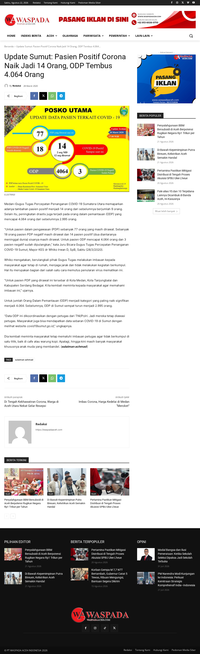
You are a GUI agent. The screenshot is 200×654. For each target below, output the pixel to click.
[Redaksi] (6, 86)
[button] (191, 35)
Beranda (9, 46)
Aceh (7, 493)
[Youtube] (193, 3)
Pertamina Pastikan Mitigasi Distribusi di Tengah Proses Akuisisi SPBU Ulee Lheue (105, 503)
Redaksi (16, 85)
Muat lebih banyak (165, 211)
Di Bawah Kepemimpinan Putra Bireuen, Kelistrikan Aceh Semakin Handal (66, 503)
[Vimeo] (188, 3)
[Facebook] (172, 3)
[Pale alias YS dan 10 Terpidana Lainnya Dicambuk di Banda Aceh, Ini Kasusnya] (146, 196)
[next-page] (13, 516)
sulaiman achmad (24, 359)
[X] (182, 3)
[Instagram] (177, 3)
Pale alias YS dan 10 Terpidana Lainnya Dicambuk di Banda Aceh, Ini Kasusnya (175, 195)
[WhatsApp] (52, 96)
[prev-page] (6, 516)
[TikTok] (105, 628)
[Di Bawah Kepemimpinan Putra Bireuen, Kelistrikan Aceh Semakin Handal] (66, 482)
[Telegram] (61, 96)
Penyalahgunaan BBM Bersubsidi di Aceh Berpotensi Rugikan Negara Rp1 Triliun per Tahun (23, 503)
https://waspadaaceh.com (49, 429)
